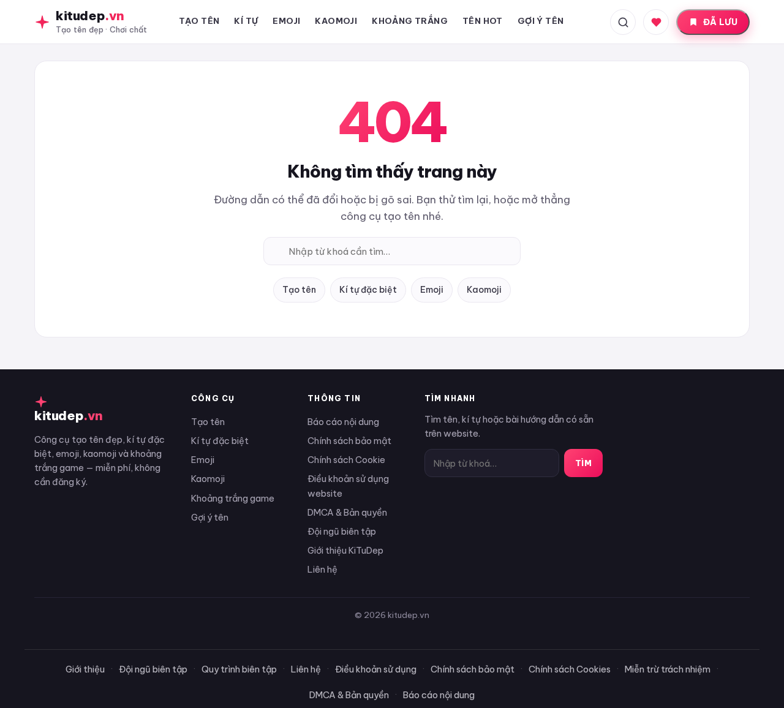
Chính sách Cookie (346, 459)
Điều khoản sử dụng (376, 669)
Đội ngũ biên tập (341, 531)
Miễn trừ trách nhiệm (667, 669)
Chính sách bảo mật (349, 440)
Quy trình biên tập (239, 669)
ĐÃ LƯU (720, 22)
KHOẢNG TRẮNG (410, 20)
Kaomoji (484, 289)
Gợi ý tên (209, 517)
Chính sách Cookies (570, 669)
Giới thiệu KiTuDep (345, 550)
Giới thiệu (85, 669)
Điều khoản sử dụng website (348, 486)
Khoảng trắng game (232, 498)
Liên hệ (322, 569)
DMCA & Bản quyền (347, 512)
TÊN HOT (482, 20)
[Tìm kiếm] (623, 22)
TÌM (583, 463)
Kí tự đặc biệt (368, 289)
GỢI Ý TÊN (541, 20)
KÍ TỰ (246, 20)
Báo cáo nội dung (343, 421)
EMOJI (286, 20)
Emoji (431, 289)
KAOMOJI (336, 20)
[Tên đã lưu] (656, 22)
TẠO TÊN (199, 20)
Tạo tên (299, 289)
